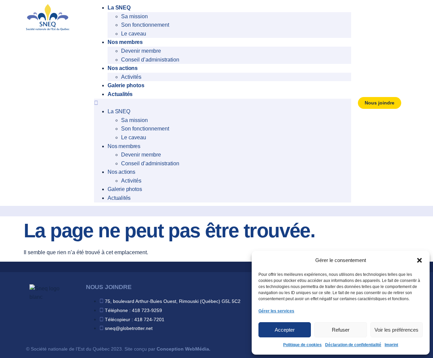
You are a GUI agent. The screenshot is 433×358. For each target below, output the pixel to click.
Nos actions (123, 68)
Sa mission (134, 16)
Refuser (340, 330)
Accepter (285, 330)
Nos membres (125, 42)
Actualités (120, 94)
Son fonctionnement (145, 25)
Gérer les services (276, 311)
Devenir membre (141, 51)
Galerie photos (126, 85)
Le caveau (133, 34)
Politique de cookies (302, 344)
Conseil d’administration (150, 60)
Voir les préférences (396, 330)
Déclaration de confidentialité (353, 344)
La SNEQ (119, 7)
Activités (131, 77)
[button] (419, 260)
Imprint (391, 344)
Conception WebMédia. (183, 349)
